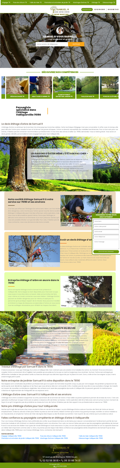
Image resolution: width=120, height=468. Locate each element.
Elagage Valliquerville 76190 (11, 436)
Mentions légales (66, 464)
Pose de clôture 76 (20, 2)
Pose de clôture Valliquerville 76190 (53, 436)
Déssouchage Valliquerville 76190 (91, 438)
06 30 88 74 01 (71, 460)
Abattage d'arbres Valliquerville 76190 (54, 438)
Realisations (87, 9)
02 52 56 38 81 (50, 460)
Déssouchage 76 (109, 2)
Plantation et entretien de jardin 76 (57, 2)
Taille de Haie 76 (36, 2)
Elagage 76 (6, 2)
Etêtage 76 (96, 2)
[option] (12, 87)
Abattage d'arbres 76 (81, 2)
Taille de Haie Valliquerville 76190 (90, 436)
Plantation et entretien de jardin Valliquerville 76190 (20, 438)
